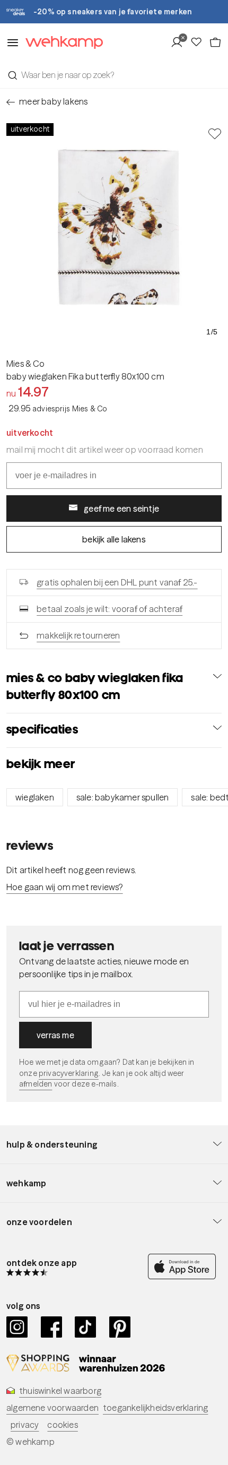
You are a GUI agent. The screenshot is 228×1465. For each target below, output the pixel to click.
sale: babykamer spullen (122, 797)
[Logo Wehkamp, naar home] (61, 42)
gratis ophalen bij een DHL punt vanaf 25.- (117, 582)
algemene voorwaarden (52, 1407)
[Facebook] (52, 1327)
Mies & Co (25, 363)
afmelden (35, 1084)
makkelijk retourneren (78, 635)
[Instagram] (17, 1327)
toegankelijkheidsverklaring (155, 1407)
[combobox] (114, 75)
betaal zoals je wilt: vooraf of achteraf (109, 609)
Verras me (55, 1035)
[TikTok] (86, 1327)
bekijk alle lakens (114, 539)
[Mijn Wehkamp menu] (180, 42)
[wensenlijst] (199, 42)
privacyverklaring (69, 1073)
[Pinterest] (120, 1327)
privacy (25, 1424)
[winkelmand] (215, 42)
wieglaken (34, 797)
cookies (62, 1424)
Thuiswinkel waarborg (60, 1390)
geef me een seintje (121, 508)
